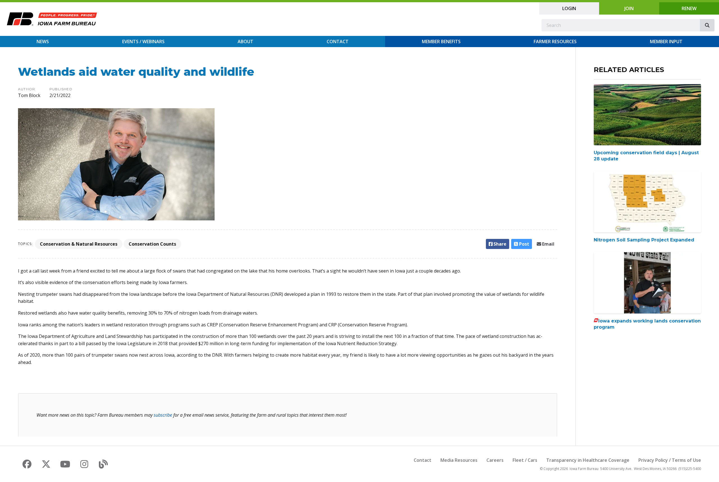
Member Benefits (441, 41)
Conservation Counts (152, 244)
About (245, 41)
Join (629, 8)
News (43, 41)
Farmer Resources (555, 41)
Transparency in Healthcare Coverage (587, 460)
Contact (338, 41)
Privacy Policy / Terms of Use (669, 460)
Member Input (666, 41)
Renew (689, 8)
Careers (495, 460)
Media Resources (458, 460)
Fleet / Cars (525, 460)
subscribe (163, 415)
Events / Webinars (143, 41)
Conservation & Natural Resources (78, 244)
